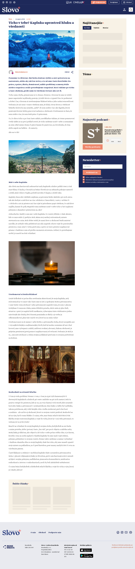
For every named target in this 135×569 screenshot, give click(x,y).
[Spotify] (14, 2)
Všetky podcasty (92, 147)
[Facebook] (3, 2)
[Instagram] (7, 2)
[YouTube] (10, 2)
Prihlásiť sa (91, 172)
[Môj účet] (124, 9)
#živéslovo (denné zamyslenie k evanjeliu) (99, 180)
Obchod (42, 532)
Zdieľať (67, 72)
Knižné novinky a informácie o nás (96, 182)
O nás (33, 532)
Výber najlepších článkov (93, 177)
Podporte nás (54, 532)
